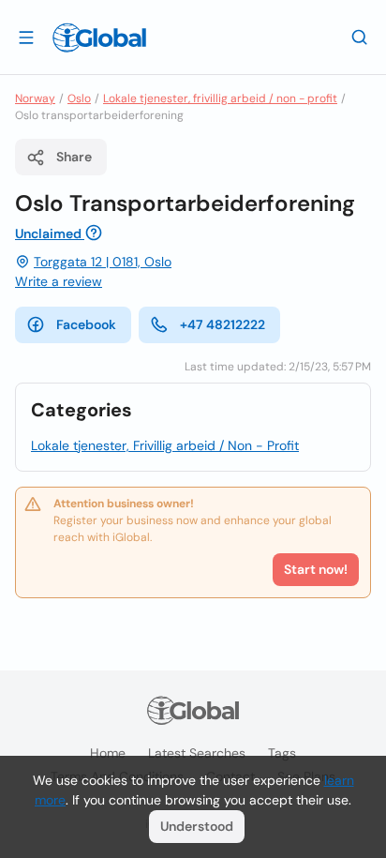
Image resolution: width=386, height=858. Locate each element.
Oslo (79, 98)
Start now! (316, 569)
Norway (35, 98)
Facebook (86, 324)
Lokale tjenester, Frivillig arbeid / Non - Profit (165, 445)
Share (74, 156)
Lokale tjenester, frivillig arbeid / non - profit (220, 98)
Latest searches (196, 753)
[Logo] (99, 37)
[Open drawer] (26, 36)
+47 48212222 (222, 324)
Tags (282, 753)
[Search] (360, 36)
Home (108, 753)
